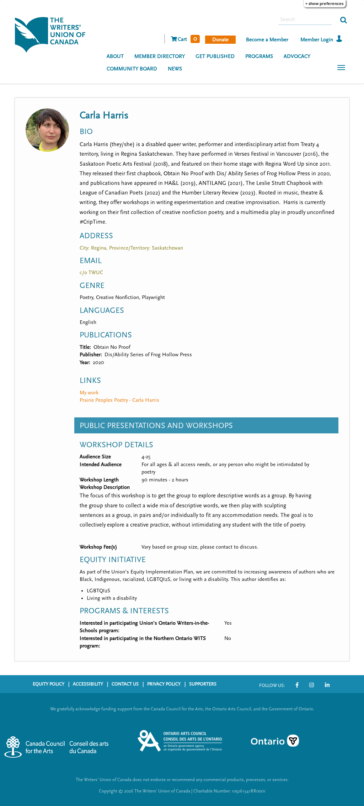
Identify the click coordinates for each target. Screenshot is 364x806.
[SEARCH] (343, 19)
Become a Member (267, 40)
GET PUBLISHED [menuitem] (215, 56)
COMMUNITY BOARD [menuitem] (132, 69)
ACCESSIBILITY (88, 684)
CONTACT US (125, 684)
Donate (220, 40)
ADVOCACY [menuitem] (297, 56)
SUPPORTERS (202, 684)
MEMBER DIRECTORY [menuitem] (159, 56)
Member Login (316, 40)
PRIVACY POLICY (164, 684)
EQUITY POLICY (48, 684)
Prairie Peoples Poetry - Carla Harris (119, 400)
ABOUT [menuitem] (115, 56)
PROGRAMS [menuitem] (259, 56)
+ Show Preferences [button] (324, 3)
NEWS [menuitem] (175, 69)
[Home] (53, 34)
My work (89, 393)
